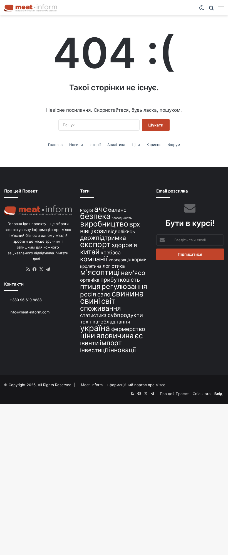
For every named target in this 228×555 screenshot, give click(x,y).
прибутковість (120, 279)
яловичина (115, 335)
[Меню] (221, 10)
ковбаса (111, 252)
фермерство (128, 328)
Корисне (154, 144)
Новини (76, 144)
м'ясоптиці (100, 272)
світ (108, 301)
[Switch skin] (201, 10)
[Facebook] (34, 269)
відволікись (121, 231)
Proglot (86, 210)
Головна (55, 144)
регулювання (124, 286)
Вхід (218, 393)
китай (90, 251)
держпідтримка (103, 237)
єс (139, 335)
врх (134, 224)
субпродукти (125, 315)
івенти (89, 343)
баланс (117, 209)
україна (95, 328)
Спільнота (201, 393)
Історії (95, 144)
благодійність (122, 218)
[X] (41, 269)
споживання (100, 308)
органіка (89, 280)
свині (90, 301)
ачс (100, 209)
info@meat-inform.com (29, 312)
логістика (114, 266)
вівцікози (93, 231)
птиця (90, 286)
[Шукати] (211, 10)
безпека (95, 216)
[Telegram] (48, 269)
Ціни (136, 144)
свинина (127, 293)
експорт (95, 244)
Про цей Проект (174, 393)
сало (103, 294)
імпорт (111, 343)
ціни (87, 335)
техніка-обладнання (105, 321)
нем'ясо (133, 272)
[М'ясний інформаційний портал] (30, 7)
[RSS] (28, 269)
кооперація (120, 259)
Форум (174, 144)
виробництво (104, 223)
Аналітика (116, 144)
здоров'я (124, 245)
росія (88, 294)
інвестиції (94, 350)
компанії (94, 259)
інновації (122, 350)
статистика (93, 315)
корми (139, 259)
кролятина (90, 266)
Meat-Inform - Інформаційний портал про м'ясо (123, 385)
